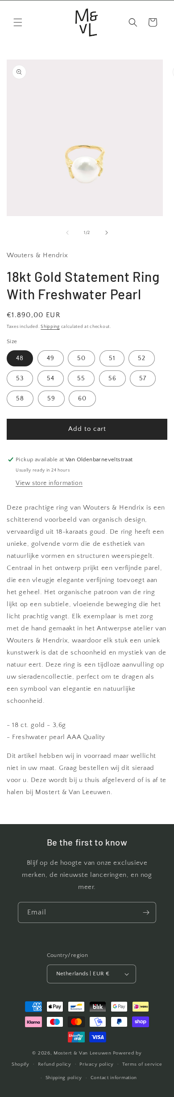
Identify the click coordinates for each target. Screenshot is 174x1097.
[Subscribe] (146, 912)
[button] (18, 22)
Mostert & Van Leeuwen (83, 1053)
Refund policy (54, 1064)
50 (81, 358)
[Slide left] (67, 232)
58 (20, 398)
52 (141, 358)
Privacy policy (96, 1064)
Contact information (114, 1077)
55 (81, 378)
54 (50, 378)
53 (20, 378)
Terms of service (142, 1064)
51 (112, 358)
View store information (49, 483)
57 (142, 378)
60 (82, 398)
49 (50, 358)
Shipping (50, 326)
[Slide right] (106, 232)
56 (112, 378)
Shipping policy (64, 1077)
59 (51, 398)
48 (20, 358)
